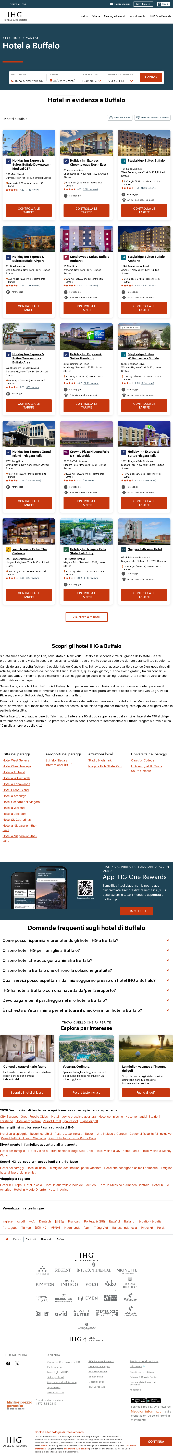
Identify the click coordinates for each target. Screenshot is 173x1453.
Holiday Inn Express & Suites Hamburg (86, 356)
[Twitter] (17, 1363)
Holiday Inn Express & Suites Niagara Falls (143, 453)
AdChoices (136, 1366)
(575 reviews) (32, 387)
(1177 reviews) (90, 285)
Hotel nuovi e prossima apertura (73, 1116)
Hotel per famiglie (12, 1151)
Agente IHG (53, 1387)
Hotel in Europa (11, 1185)
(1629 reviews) (90, 189)
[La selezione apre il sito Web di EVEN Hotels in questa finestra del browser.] (87, 1298)
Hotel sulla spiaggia (13, 1133)
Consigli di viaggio (99, 1366)
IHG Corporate (97, 1386)
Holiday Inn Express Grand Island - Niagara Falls (31, 453)
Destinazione (18, 74)
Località (83, 16)
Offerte (96, 16)
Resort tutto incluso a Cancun (106, 1133)
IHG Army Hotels (98, 1371)
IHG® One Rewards (160, 16)
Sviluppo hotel (55, 1377)
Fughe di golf (89, 1121)
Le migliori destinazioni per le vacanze (74, 1168)
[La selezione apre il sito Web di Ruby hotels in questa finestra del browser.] (110, 1284)
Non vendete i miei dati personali (143, 1383)
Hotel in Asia (33, 1185)
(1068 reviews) (148, 188)
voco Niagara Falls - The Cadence (29, 551)
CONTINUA (156, 1441)
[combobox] (29, 81)
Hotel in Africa (58, 1189)
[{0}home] (7, 1239)
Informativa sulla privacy (76, 1448)
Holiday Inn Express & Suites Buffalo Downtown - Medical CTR (31, 164)
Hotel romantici (136, 1116)
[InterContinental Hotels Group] (14, 16)
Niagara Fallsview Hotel (145, 549)
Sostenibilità (96, 1376)
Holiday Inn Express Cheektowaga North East (88, 162)
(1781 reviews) (33, 285)
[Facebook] (8, 1363)
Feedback (135, 1389)
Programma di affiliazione (62, 1382)
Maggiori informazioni (147, 1411)
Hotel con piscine (110, 1116)
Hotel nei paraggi (12, 1168)
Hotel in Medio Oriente (30, 1189)
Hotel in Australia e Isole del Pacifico (70, 1185)
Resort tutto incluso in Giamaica (23, 1138)
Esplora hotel (54, 1367)
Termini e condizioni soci (144, 1361)
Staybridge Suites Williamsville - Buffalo (143, 356)
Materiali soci (96, 1381)
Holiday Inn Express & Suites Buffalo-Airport (28, 258)
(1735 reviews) (148, 480)
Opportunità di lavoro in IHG (63, 1362)
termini (44, 1445)
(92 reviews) (147, 383)
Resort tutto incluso (68, 1133)
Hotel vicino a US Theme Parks (117, 1151)
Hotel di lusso (36, 1168)
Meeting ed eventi (114, 16)
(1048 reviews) (33, 480)
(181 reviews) (89, 480)
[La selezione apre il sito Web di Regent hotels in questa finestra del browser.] (63, 1269)
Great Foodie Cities (34, 1116)
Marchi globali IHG (58, 1372)
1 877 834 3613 (46, 1403)
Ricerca (151, 77)
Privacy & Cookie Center (143, 1377)
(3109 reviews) (90, 578)
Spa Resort (70, 1121)
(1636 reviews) (90, 383)
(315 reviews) (33, 578)
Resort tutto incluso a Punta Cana (72, 1138)
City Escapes (9, 1116)
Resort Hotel (52, 1121)
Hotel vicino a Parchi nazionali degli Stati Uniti (60, 1151)
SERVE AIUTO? (18, 4)
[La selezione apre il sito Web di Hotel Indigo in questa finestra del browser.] (69, 1284)
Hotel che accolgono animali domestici (131, 1168)
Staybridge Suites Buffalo (146, 160)
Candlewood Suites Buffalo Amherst (89, 258)
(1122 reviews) (33, 190)
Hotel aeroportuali (28, 1121)
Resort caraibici (41, 1133)
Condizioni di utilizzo (142, 1372)
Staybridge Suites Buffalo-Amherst (147, 258)
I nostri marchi (137, 16)
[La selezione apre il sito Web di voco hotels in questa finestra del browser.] (91, 1284)
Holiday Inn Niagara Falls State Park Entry (88, 551)
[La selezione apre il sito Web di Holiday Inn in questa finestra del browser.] (130, 1298)
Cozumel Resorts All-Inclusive (150, 1133)
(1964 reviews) (148, 285)
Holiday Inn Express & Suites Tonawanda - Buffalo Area (28, 358)
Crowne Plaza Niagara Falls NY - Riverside (89, 453)
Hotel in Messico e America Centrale (123, 1185)
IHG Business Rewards (101, 1361)
